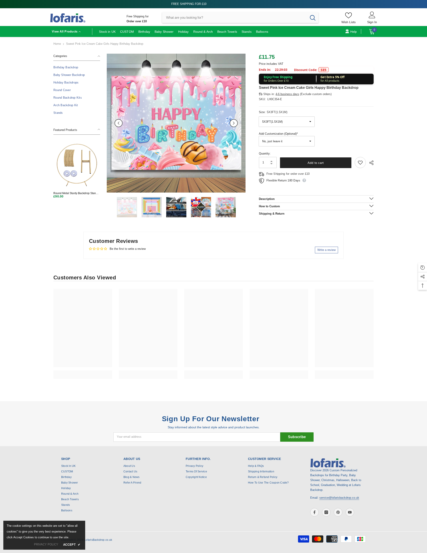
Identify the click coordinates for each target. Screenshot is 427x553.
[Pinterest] (338, 512)
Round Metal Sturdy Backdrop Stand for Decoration (75, 193)
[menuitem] (76, 67)
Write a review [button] (326, 250)
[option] (176, 123)
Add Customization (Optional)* (278, 133)
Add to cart (316, 163)
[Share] (370, 162)
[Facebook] (314, 512)
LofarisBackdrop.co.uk (98, 539)
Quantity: (265, 153)
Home (57, 43)
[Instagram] (326, 512)
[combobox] (234, 17)
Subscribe (297, 437)
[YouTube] (350, 512)
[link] (82, 372)
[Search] (240, 17)
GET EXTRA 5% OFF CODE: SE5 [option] (213, 4)
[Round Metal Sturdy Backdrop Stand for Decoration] (76, 164)
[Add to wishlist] (360, 162)
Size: (273, 112)
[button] (119, 123)
